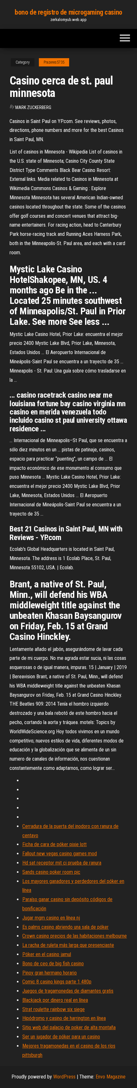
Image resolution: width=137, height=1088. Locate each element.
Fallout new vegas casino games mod (59, 854)
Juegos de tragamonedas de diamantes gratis (67, 991)
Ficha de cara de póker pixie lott (54, 844)
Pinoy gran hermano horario (49, 973)
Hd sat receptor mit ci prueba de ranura (61, 863)
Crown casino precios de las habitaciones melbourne (74, 936)
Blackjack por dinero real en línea (55, 1000)
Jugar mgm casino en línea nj (51, 918)
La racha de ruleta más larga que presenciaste (68, 945)
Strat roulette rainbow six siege (53, 1009)
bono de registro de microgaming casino (68, 12)
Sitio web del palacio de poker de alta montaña (69, 1027)
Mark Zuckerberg (33, 107)
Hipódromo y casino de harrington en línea (64, 1018)
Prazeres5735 (54, 62)
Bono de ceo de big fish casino (53, 964)
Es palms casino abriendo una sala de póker (65, 927)
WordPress (64, 1077)
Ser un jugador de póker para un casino (61, 1037)
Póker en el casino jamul (46, 954)
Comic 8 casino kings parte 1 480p (56, 982)
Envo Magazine (111, 1077)
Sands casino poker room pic (51, 872)
